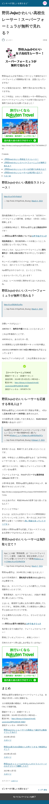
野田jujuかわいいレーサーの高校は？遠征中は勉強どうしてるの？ (25, 731)
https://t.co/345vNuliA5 (13, 196)
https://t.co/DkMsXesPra (13, 304)
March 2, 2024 (37, 566)
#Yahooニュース (16, 435)
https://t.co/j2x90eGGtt (16, 561)
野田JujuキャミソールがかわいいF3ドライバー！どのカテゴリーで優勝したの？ (25, 765)
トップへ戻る (42, 790)
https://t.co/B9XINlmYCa (33, 435)
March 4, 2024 (37, 201)
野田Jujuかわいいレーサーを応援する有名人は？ (25, 169)
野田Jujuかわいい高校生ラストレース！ (21, 159)
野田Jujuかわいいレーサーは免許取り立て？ (23, 172)
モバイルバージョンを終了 (24, 797)
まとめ (7, 176)
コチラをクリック (39, 235)
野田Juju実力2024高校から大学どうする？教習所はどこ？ (25, 748)
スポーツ (7, 740)
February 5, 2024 (38, 440)
